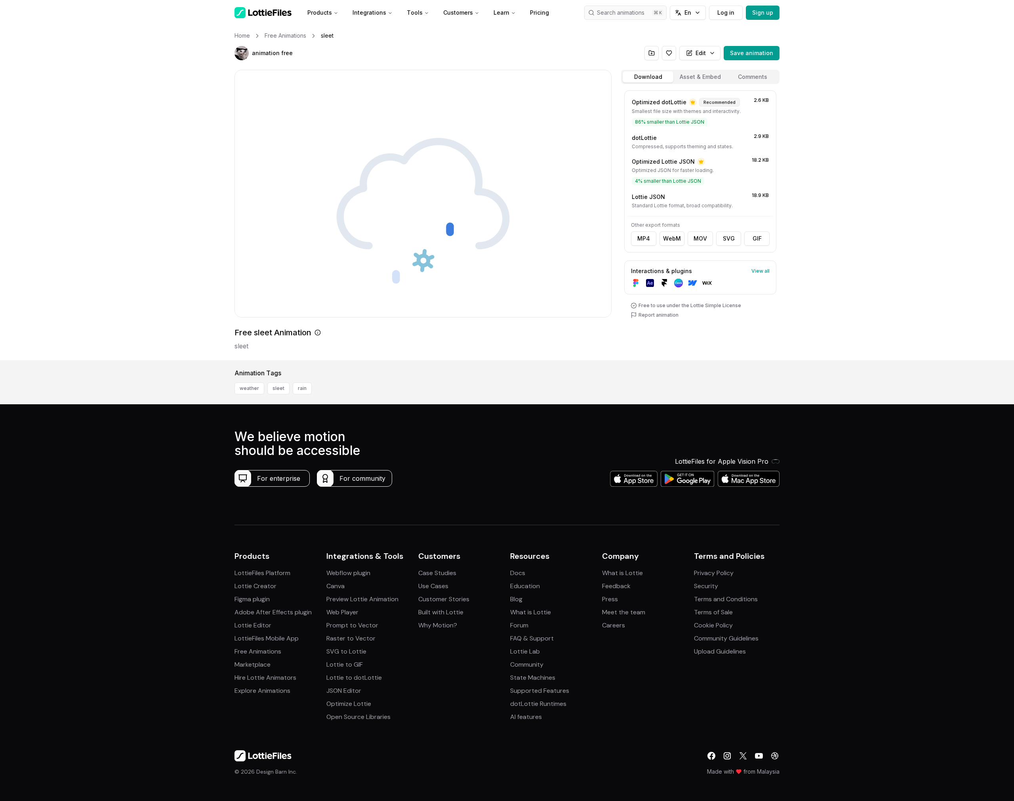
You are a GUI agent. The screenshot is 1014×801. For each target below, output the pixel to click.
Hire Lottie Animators (265, 677)
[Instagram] (727, 756)
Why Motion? (437, 625)
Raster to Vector (350, 638)
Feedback (616, 586)
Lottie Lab (525, 651)
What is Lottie (530, 612)
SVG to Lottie (346, 651)
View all (760, 271)
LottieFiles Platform (262, 573)
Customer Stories (443, 599)
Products (319, 12)
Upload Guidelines (720, 651)
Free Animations (257, 651)
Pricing (539, 12)
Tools (415, 12)
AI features (526, 717)
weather (249, 388)
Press (610, 599)
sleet (278, 388)
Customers (458, 12)
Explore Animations (262, 690)
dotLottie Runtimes (538, 704)
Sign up (762, 12)
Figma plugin (252, 599)
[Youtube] (759, 756)
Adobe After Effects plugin (273, 612)
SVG (729, 238)
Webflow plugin (348, 573)
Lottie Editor (252, 625)
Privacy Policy (714, 573)
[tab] (648, 76)
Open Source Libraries (358, 717)
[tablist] (700, 77)
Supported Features (539, 690)
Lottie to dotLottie (354, 677)
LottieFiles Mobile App (266, 638)
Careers (613, 625)
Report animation (659, 315)
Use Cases (433, 586)
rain (302, 388)
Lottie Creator (255, 586)
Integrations (369, 12)
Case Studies (437, 573)
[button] (241, 53)
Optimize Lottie (348, 704)
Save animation (751, 53)
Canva (335, 586)
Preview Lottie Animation (362, 599)
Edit (701, 53)
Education (525, 586)
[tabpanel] (700, 223)
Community (526, 664)
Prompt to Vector (352, 625)
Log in (725, 12)
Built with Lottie (440, 612)
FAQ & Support (532, 638)
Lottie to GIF (344, 664)
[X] (743, 756)
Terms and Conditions (726, 599)
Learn (501, 12)
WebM (672, 238)
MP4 (643, 238)
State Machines (532, 677)
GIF (757, 238)
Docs (517, 573)
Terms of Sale (713, 612)
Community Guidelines (726, 638)
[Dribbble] (775, 756)
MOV (700, 238)
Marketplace (252, 664)
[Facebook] (711, 756)
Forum (519, 625)
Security (706, 586)
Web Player (342, 612)
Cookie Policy (713, 625)
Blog (516, 599)
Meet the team (623, 612)
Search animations (620, 12)
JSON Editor (343, 690)
